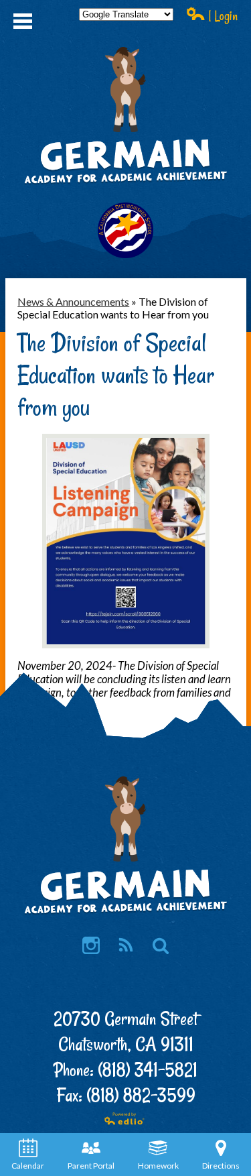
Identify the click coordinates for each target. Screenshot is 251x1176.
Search (160, 945)
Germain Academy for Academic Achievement (126, 162)
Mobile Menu (22, 21)
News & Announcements (73, 301)
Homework (158, 1166)
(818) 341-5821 (147, 1069)
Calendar (27, 1166)
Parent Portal (91, 1166)
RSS (126, 945)
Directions (221, 1166)
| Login (221, 16)
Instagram (91, 945)
